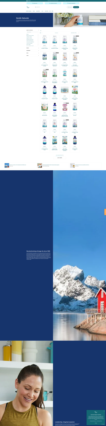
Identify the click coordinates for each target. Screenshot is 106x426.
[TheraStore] (27, 7)
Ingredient (28, 50)
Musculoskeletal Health (30, 45)
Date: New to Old (73, 32)
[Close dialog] (104, 411)
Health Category (29, 30)
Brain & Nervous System (30, 35)
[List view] (42, 32)
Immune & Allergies (29, 43)
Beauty (27, 34)
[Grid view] (40, 32)
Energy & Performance (29, 39)
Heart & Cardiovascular (29, 40)
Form (27, 55)
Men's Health (28, 44)
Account (70, 7)
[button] (76, 7)
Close (96, 423)
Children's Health (29, 36)
